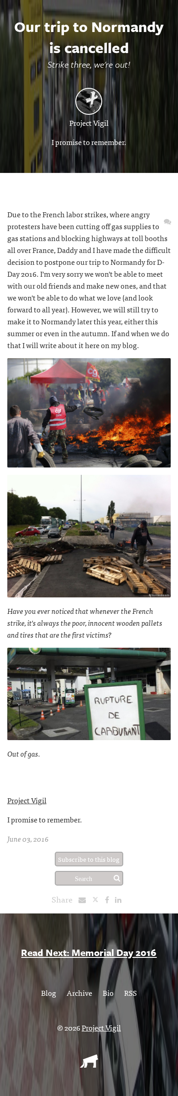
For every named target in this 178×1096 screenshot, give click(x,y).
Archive (79, 993)
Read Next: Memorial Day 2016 (89, 952)
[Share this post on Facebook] (109, 899)
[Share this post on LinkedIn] (120, 899)
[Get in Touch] (167, 221)
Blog (48, 993)
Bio (108, 993)
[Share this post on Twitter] (98, 899)
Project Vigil (89, 123)
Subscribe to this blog (89, 859)
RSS (130, 993)
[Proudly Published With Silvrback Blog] (89, 1064)
